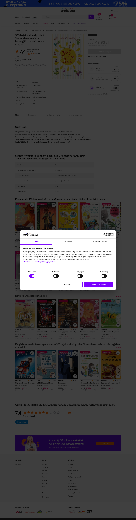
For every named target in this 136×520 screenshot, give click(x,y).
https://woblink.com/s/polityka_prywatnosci (40, 262)
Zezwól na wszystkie (98, 284)
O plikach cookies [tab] (100, 241)
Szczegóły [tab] (68, 241)
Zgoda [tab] (36, 241)
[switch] (56, 276)
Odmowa (67, 284)
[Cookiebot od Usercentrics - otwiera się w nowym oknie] (104, 234)
